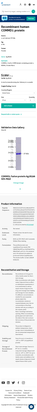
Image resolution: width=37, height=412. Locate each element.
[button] (31, 407)
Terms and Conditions (14, 393)
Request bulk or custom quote (10, 114)
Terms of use (28, 390)
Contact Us (8, 390)
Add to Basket (8, 106)
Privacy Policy (18, 390)
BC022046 (30, 224)
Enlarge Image (18, 183)
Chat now (31, 18)
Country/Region (6, 90)
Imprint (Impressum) (20, 395)
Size (2, 97)
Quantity (32, 97)
